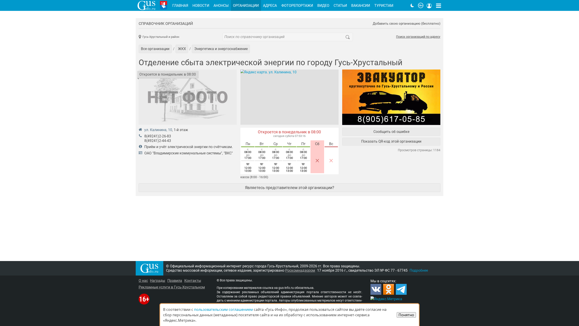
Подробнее (419, 270)
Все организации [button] (155, 49)
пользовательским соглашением (223, 309)
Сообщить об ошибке (391, 131)
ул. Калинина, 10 (158, 130)
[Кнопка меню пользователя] (429, 5)
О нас (143, 280)
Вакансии (360, 5)
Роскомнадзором (300, 270)
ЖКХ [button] (182, 49)
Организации (246, 5)
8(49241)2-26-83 (157, 136)
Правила (174, 280)
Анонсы (221, 5)
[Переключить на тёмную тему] (412, 5)
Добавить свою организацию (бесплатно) (406, 24)
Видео (323, 5)
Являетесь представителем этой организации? (289, 187)
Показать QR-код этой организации (391, 141)
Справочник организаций (166, 23)
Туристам (383, 5)
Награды (157, 280)
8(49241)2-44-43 (157, 141)
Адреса (270, 5)
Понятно (406, 314)
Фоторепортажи (297, 5)
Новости (200, 5)
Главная (180, 5)
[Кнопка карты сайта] (438, 5)
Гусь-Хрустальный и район (160, 36)
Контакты (192, 280)
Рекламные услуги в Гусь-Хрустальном (172, 287)
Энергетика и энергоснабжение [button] (221, 49)
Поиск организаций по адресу (418, 37)
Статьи (340, 5)
